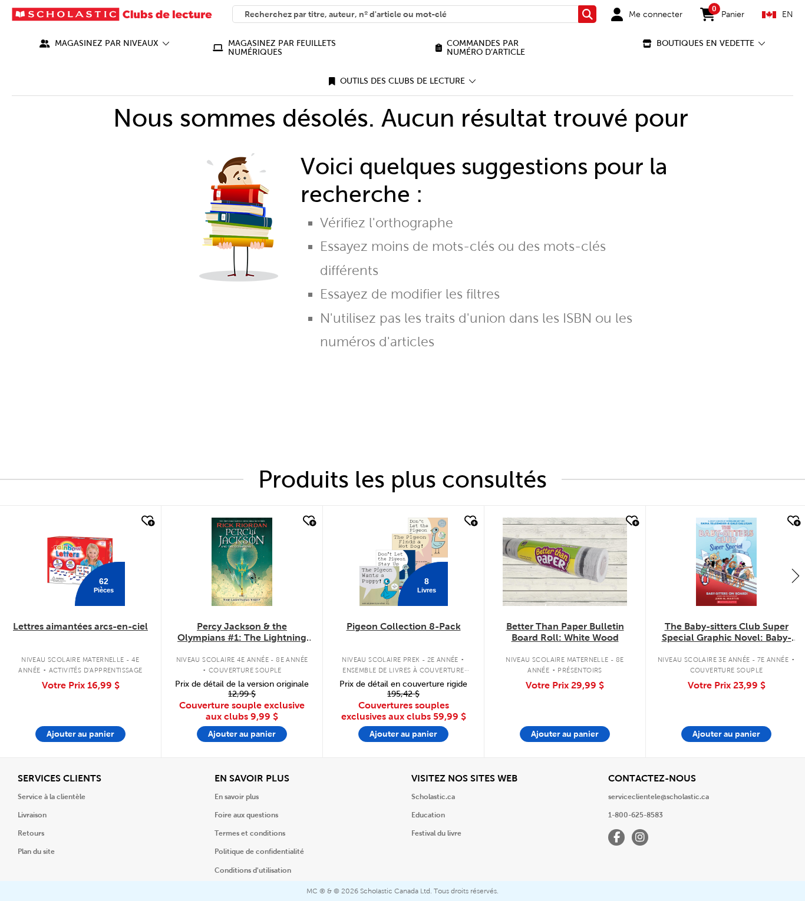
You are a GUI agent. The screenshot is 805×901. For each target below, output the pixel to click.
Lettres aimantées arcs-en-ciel (80, 626)
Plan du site (36, 851)
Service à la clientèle (51, 797)
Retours (31, 833)
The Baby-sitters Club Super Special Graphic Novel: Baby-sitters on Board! (726, 632)
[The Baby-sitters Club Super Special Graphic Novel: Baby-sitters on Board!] (726, 562)
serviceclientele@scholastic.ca (658, 797)
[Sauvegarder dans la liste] (146, 521)
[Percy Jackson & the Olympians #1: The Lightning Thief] (242, 562)
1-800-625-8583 (635, 815)
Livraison (32, 815)
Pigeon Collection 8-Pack (404, 626)
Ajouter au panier (80, 733)
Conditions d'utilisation (253, 870)
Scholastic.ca (433, 797)
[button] (104, 43)
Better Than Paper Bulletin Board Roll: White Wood (565, 631)
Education (428, 815)
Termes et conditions (250, 833)
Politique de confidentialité (259, 851)
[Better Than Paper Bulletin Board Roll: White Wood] (564, 562)
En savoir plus (237, 797)
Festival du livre (436, 833)
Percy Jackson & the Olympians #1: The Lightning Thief (241, 632)
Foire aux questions (246, 815)
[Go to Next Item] (795, 575)
